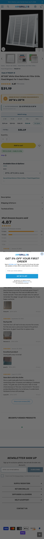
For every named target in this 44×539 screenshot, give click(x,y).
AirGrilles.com (12, 264)
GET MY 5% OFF (22, 276)
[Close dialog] (42, 254)
